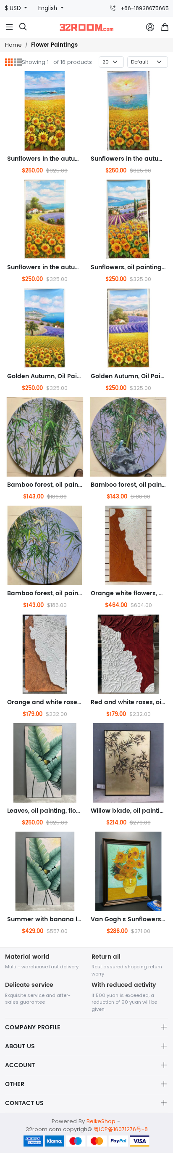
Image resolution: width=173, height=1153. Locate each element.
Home (13, 44)
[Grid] (9, 62)
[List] (18, 62)
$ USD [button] (14, 8)
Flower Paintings (54, 45)
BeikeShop (100, 1121)
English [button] (48, 8)
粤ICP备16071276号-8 (121, 1129)
